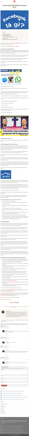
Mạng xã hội (24, 306)
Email (2, 378)
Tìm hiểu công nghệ (14, 307)
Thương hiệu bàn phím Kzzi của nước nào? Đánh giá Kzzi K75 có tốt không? (11, 393)
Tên (2, 375)
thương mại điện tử (11, 216)
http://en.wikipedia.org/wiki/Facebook (6, 299)
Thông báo (2, 410)
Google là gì (8, 46)
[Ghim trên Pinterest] (16, 302)
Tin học (1, 413)
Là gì (20, 306)
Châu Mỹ (19, 306)
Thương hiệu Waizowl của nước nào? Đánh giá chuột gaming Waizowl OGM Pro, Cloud (13, 399)
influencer (12, 261)
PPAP (27, 279)
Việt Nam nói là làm (13, 280)
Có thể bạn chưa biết (11, 4)
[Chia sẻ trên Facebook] (12, 302)
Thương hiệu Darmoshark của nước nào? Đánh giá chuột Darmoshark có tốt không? (12, 395)
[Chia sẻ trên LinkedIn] (18, 302)
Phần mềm (2, 409)
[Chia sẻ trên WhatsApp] (11, 302)
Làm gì (22, 306)
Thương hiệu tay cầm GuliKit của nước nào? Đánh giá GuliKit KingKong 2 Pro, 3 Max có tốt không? (14, 397)
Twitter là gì (17, 46)
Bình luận (2, 369)
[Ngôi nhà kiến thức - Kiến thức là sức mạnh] (14, 1)
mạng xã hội (12, 50)
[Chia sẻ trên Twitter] (13, 302)
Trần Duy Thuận (16, 9)
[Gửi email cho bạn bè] (15, 302)
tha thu (6, 280)
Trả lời (27, 339)
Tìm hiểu (27, 306)
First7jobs (24, 279)
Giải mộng (2, 405)
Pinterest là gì (13, 46)
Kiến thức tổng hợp (17, 4)
